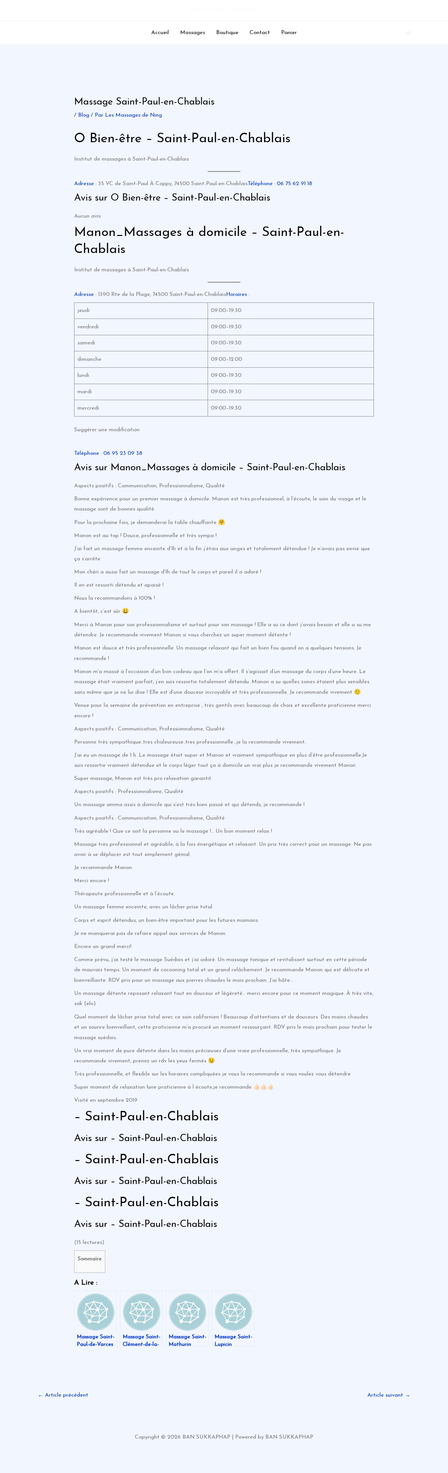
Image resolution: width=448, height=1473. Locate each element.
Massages (192, 32)
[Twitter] (408, 33)
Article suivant (388, 1395)
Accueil (160, 32)
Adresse (84, 183)
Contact (260, 32)
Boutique (227, 32)
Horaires (236, 294)
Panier (289, 32)
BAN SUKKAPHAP (224, 10)
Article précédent (63, 1395)
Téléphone (260, 183)
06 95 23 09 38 (122, 453)
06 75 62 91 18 (294, 183)
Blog (83, 115)
